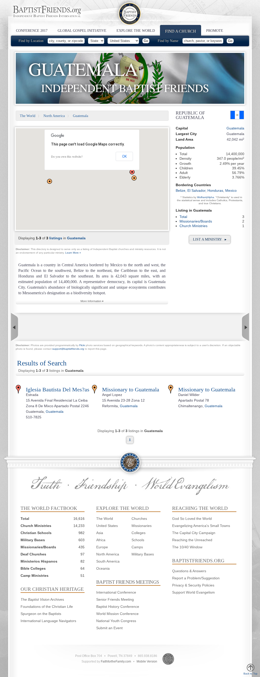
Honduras (215, 190)
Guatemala (80, 116)
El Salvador (196, 190)
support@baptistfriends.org (68, 348)
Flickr (82, 345)
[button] (132, 171)
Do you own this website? (67, 156)
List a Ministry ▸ (209, 239)
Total (183, 217)
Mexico (231, 190)
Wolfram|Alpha (205, 197)
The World (27, 116)
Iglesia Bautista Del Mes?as (57, 389)
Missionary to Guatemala (130, 389)
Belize (180, 190)
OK (124, 156)
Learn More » (73, 252)
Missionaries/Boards (196, 221)
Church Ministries (193, 226)
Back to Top (250, 673)
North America (54, 116)
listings (55, 238)
